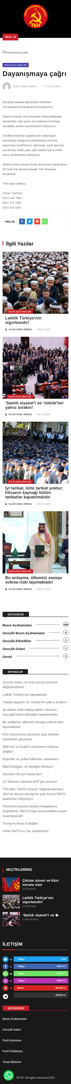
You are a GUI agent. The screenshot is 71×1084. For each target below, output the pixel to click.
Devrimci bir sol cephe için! (22, 774)
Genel (7, 657)
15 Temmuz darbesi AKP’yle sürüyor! (30, 781)
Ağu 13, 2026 (43, 504)
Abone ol (60, 988)
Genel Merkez (29, 86)
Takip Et (61, 966)
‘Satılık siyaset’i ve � (40, 915)
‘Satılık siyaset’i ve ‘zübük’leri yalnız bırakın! (34, 405)
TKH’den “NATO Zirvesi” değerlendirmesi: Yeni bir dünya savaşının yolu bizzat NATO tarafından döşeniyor (34, 794)
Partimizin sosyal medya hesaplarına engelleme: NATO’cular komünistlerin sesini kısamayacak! (35, 811)
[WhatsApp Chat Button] (8, 1075)
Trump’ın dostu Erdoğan (20, 823)
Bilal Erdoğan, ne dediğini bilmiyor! (28, 766)
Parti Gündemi (12, 1040)
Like (63, 959)
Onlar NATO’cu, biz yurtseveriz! (26, 831)
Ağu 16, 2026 (43, 329)
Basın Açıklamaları (15, 65)
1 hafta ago (30, 919)
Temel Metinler (12, 1062)
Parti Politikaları (13, 1051)
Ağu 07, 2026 (43, 589)
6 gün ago (29, 889)
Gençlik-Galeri (14, 649)
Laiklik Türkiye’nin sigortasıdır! (23, 320)
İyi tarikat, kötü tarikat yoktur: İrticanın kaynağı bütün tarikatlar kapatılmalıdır (34, 492)
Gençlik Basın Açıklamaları (24, 633)
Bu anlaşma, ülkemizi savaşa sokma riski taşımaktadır (33, 579)
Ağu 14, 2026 (43, 414)
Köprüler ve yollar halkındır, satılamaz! (31, 759)
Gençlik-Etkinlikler (17, 641)
